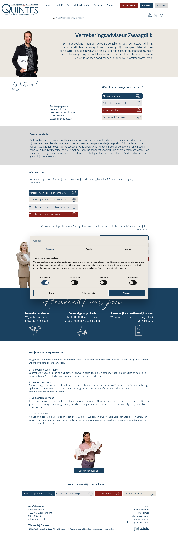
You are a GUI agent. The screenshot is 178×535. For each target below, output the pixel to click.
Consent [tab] (50, 249)
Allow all (126, 293)
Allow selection (89, 293)
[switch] (74, 282)
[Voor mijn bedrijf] (53, 18)
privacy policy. (109, 529)
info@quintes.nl (36, 519)
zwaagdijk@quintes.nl (61, 119)
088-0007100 (35, 516)
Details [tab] (89, 249)
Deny (51, 293)
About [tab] (128, 249)
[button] (54, 5)
